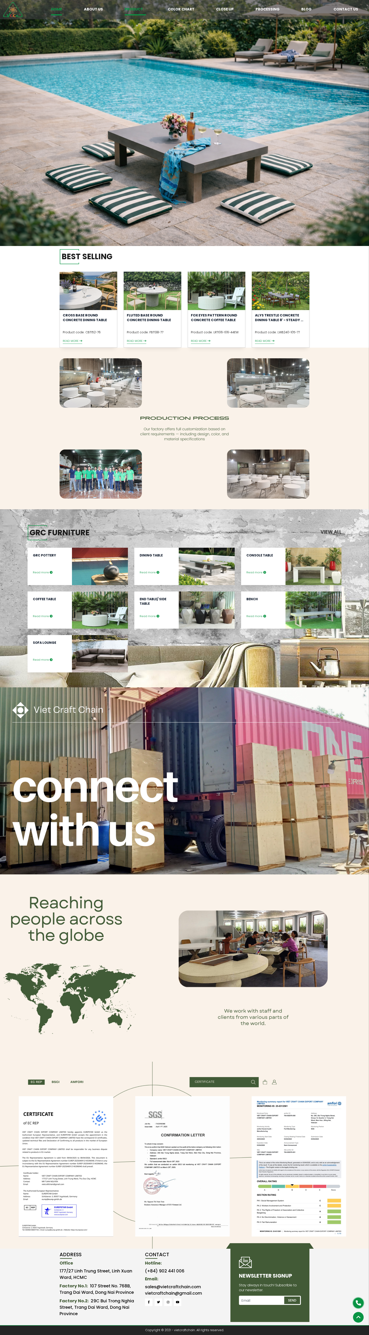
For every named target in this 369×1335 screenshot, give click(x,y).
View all (331, 532)
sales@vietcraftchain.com (173, 1287)
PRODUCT (134, 9)
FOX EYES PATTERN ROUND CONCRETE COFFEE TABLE (214, 317)
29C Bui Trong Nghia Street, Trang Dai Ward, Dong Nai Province (97, 1307)
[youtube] (177, 1302)
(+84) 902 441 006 (164, 1271)
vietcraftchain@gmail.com (173, 1293)
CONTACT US (346, 9)
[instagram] (168, 1302)
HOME (56, 9)
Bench (252, 599)
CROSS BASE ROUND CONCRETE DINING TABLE (85, 317)
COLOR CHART (181, 9)
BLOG (306, 9)
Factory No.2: (74, 1301)
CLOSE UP (225, 9)
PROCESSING (268, 9)
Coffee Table (44, 599)
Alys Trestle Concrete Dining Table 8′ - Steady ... (279, 317)
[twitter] (158, 1302)
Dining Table (151, 555)
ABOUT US (93, 9)
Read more (71, 341)
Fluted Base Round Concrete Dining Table (149, 317)
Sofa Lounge (44, 642)
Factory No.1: (74, 1286)
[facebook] (148, 1302)
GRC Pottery (44, 555)
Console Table (259, 555)
